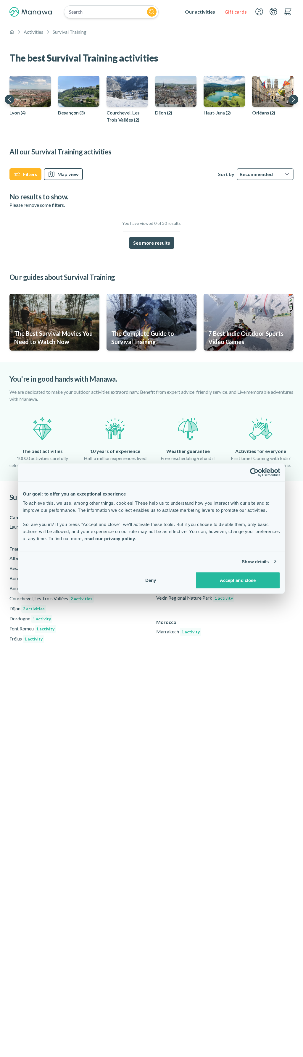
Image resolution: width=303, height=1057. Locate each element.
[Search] (152, 12)
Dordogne (30, 618)
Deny (150, 580)
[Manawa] (30, 12)
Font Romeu (31, 628)
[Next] (293, 99)
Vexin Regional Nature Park (194, 598)
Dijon (27, 608)
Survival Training (69, 32)
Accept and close (238, 580)
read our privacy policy (109, 538)
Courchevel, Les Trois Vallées (50, 598)
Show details (255, 561)
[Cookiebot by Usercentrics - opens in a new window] (254, 472)
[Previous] (9, 99)
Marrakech (178, 631)
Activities (33, 32)
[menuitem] (200, 12)
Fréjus (26, 638)
